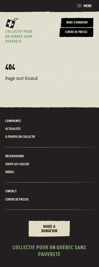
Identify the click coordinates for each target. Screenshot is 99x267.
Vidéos (9, 172)
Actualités (13, 129)
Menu (88, 6)
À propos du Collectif (20, 137)
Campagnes (13, 121)
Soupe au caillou (17, 164)
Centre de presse (17, 199)
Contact (10, 191)
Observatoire (14, 156)
